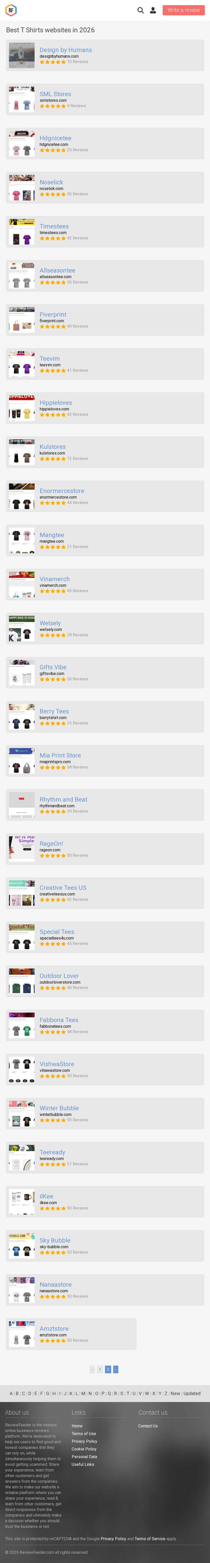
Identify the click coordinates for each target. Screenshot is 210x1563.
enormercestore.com (58, 497)
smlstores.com (53, 100)
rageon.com (50, 850)
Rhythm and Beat (63, 799)
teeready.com (52, 1159)
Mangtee (52, 535)
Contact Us (148, 1426)
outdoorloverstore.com (60, 982)
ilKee (46, 1196)
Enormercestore (62, 491)
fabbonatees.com (55, 1026)
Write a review (184, 10)
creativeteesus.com (57, 894)
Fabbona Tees (59, 1020)
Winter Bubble (59, 1108)
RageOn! (51, 844)
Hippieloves (56, 403)
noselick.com (51, 189)
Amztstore (54, 1329)
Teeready (52, 1152)
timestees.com (53, 233)
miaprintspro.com (55, 762)
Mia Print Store (60, 755)
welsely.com (51, 630)
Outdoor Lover (59, 976)
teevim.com (50, 365)
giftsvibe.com (52, 674)
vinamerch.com (53, 585)
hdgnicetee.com (54, 145)
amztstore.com (53, 1335)
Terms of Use (84, 1433)
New (175, 1393)
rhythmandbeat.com (57, 806)
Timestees (54, 226)
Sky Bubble (55, 1240)
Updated (192, 1393)
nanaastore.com (54, 1291)
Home (77, 1426)
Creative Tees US (63, 888)
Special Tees (57, 932)
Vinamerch (55, 579)
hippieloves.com (54, 409)
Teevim (50, 359)
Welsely (50, 623)
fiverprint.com (52, 321)
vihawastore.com (55, 1070)
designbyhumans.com (59, 56)
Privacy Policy (84, 1441)
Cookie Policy (84, 1449)
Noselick (51, 182)
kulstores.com (52, 453)
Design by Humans (66, 50)
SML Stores (55, 94)
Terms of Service (150, 1538)
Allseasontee (57, 270)
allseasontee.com (55, 277)
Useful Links (83, 1464)
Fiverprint (53, 314)
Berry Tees (54, 711)
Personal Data (84, 1456)
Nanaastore (56, 1285)
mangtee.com (52, 541)
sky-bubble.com (54, 1247)
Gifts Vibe (53, 667)
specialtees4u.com (57, 938)
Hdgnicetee (55, 138)
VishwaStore (57, 1064)
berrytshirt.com (53, 718)
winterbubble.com (55, 1115)
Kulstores (53, 447)
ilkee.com (48, 1203)
